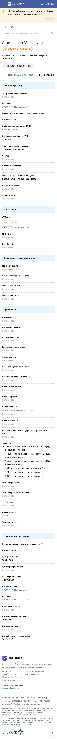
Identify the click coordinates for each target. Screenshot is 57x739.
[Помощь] (47, 4)
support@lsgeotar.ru (10, 688)
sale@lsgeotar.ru (32, 674)
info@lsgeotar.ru (9, 681)
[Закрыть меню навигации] (51, 733)
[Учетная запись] (52, 4)
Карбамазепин (9, 129)
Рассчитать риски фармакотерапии (17, 411)
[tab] (19, 75)
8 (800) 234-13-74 (9, 674)
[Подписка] (42, 4)
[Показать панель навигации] (4, 4)
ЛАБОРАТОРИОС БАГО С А (15, 107)
